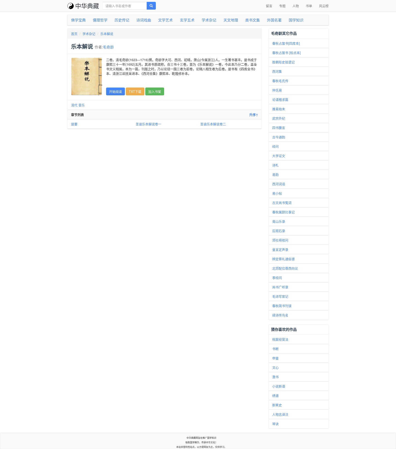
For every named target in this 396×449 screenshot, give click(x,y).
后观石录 (278, 230)
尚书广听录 (280, 287)
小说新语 (278, 386)
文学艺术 (165, 20)
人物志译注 (280, 414)
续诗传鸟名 (280, 315)
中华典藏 (87, 5)
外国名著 (274, 20)
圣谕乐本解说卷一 (148, 124)
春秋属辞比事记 (283, 212)
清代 (74, 105)
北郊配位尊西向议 (285, 268)
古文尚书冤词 (282, 202)
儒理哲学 (100, 20)
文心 (275, 367)
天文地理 (230, 20)
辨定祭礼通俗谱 (283, 259)
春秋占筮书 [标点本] (286, 52)
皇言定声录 (280, 249)
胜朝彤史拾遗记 (283, 62)
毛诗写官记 (280, 296)
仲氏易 (277, 90)
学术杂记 (209, 20)
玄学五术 (187, 20)
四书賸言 (278, 127)
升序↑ (253, 114)
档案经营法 (280, 339)
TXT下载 (135, 91)
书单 (309, 5)
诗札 (275, 165)
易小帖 (277, 193)
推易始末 (278, 109)
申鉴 (275, 358)
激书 (275, 376)
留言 (269, 5)
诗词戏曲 (143, 20)
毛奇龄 (108, 46)
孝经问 (277, 277)
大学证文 (278, 155)
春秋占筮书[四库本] (286, 43)
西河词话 (278, 184)
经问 (275, 146)
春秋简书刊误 (282, 305)
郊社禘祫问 (280, 240)
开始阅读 (115, 91)
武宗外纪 (278, 118)
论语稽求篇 (280, 99)
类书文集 (252, 20)
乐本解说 (106, 33)
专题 (282, 5)
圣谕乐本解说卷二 (213, 124)
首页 (74, 33)
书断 (275, 348)
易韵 (275, 174)
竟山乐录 (278, 221)
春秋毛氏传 (280, 80)
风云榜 (324, 5)
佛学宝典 (78, 20)
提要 (74, 124)
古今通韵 (278, 137)
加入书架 (154, 91)
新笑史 (277, 405)
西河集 (277, 71)
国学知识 (296, 20)
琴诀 (275, 423)
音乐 (81, 105)
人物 (295, 5)
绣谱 (275, 395)
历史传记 (122, 20)
